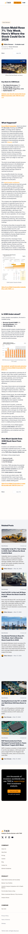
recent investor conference (11, 182)
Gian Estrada (7, 717)
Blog (2, 862)
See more (3, 908)
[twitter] (6, 53)
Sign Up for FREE (14, 791)
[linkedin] (11, 53)
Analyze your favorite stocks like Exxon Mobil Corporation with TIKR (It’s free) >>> (13, 95)
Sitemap (3, 923)
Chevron (9, 142)
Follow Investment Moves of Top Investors (12, 894)
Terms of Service (5, 919)
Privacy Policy (5, 915)
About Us (3, 849)
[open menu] (2, 2)
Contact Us (4, 865)
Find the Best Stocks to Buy (8, 891)
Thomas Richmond (13, 46)
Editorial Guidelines (6, 868)
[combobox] (24, 2)
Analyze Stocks (5, 897)
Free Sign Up (17, 2)
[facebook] (9, 53)
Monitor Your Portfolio (6, 883)
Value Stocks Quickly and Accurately (10, 879)
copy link (18, 53)
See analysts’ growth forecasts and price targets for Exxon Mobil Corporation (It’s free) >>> (13, 367)
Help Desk (4, 852)
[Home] (8, 2)
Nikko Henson (8, 44)
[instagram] (9, 837)
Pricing (3, 855)
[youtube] (12, 837)
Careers (3, 858)
